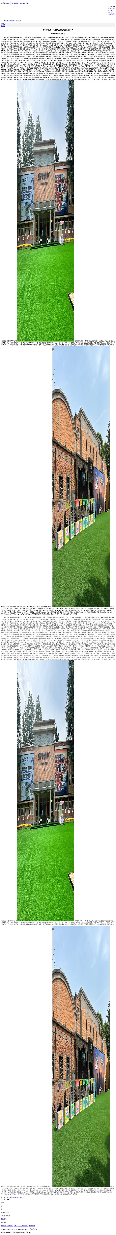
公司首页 (112, 6)
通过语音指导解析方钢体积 (15, 1197)
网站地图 (32, 1226)
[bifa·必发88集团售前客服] (1, 1206)
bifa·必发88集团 (9, 20)
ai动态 (111, 12)
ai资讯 (111, 10)
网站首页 (4, 1226)
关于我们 (112, 8)
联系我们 (112, 14)
